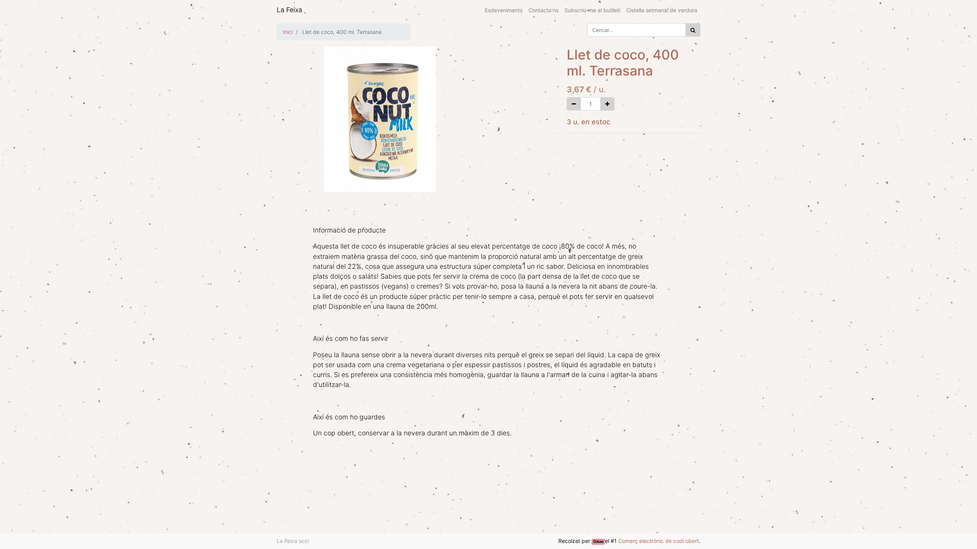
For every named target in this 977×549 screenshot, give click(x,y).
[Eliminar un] (574, 104)
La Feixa (289, 10)
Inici (288, 32)
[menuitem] (504, 10)
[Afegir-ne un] (607, 104)
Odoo (598, 541)
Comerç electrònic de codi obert (658, 541)
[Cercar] (692, 30)
